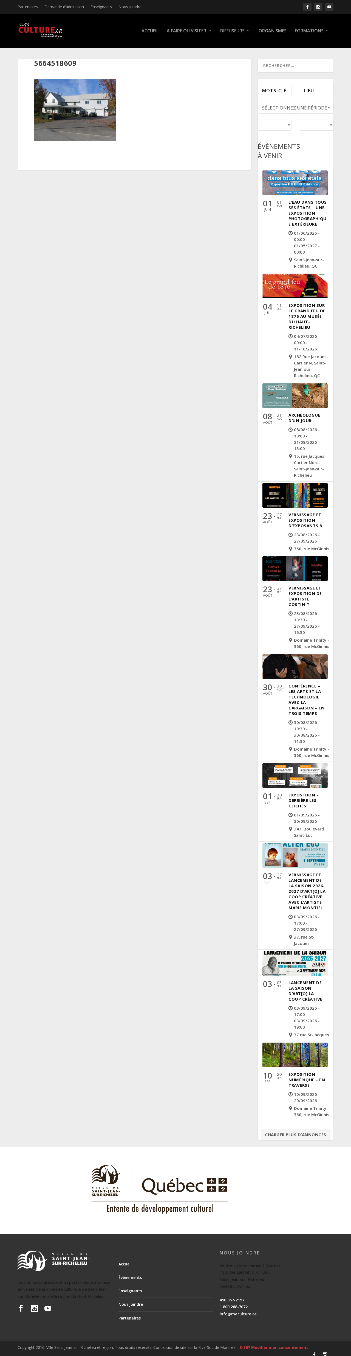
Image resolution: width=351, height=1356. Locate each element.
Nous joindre (129, 6)
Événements (130, 1277)
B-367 (244, 1347)
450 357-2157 (232, 1299)
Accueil (149, 31)
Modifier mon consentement (279, 1347)
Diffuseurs (232, 31)
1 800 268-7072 (234, 1306)
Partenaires (28, 6)
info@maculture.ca (238, 1313)
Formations (309, 31)
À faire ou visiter (186, 31)
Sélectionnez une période (294, 108)
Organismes (273, 31)
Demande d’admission (64, 6)
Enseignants (101, 6)
